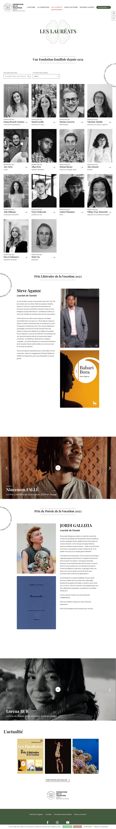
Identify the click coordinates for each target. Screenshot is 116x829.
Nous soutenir (71, 7)
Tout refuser (77, 826)
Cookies (48, 814)
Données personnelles (63, 814)
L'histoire (31, 7)
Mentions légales (36, 814)
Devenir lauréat (87, 7)
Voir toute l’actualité (56, 780)
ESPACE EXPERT (102, 7)
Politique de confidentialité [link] (101, 826)
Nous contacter (80, 814)
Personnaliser (88, 826)
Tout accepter (67, 826)
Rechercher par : (11, 73)
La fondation (43, 7)
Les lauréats (56, 7)
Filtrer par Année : (41, 73)
